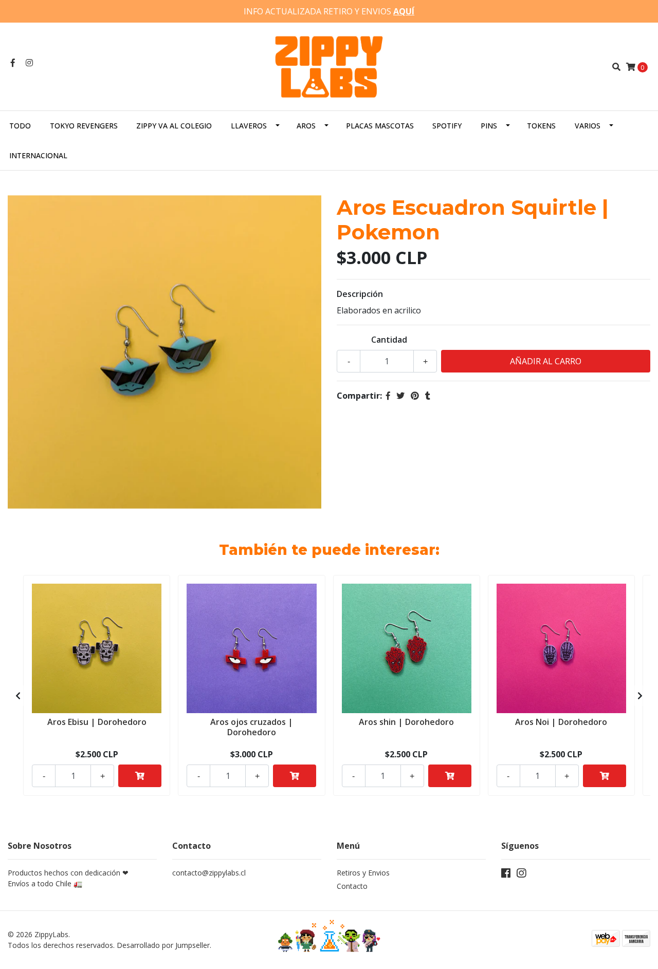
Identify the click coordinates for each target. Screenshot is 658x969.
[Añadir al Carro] (139, 776)
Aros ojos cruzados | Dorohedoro (251, 726)
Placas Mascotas (380, 126)
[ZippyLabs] (329, 65)
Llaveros (249, 126)
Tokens (541, 126)
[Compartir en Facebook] (388, 395)
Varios (587, 126)
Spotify (447, 126)
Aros (306, 126)
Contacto (352, 886)
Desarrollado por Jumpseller (163, 945)
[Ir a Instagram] (29, 62)
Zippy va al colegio (174, 126)
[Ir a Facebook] (13, 62)
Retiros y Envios (363, 873)
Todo (20, 126)
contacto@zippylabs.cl (209, 873)
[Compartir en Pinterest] (415, 395)
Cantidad (389, 339)
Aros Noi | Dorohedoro (561, 722)
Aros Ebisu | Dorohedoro (97, 722)
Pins (489, 126)
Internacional (38, 155)
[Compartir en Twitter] (400, 395)
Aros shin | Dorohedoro (406, 722)
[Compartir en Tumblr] (427, 395)
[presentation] (18, 695)
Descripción (360, 294)
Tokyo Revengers (84, 126)
